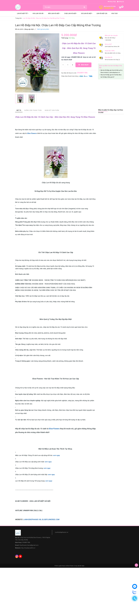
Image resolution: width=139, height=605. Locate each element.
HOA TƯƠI (114, 13)
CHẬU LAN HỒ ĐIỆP (70, 13)
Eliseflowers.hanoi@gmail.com (28, 545)
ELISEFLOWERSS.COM (50, 519)
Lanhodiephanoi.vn (61, 532)
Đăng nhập (112, 1)
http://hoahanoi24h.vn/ (28, 548)
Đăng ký (121, 1)
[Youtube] (20, 556)
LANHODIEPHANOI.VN (32, 519)
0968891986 (109, 8)
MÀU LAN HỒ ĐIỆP (54, 13)
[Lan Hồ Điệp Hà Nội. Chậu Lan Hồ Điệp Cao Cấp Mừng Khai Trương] (20, 98)
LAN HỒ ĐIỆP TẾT (22, 13)
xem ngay (56, 455)
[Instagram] (16, 556)
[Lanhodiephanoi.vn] (18, 7)
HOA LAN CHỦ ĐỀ (38, 13)
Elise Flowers (54, 429)
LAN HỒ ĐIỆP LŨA (102, 13)
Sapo (83, 565)
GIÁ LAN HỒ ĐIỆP (86, 13)
